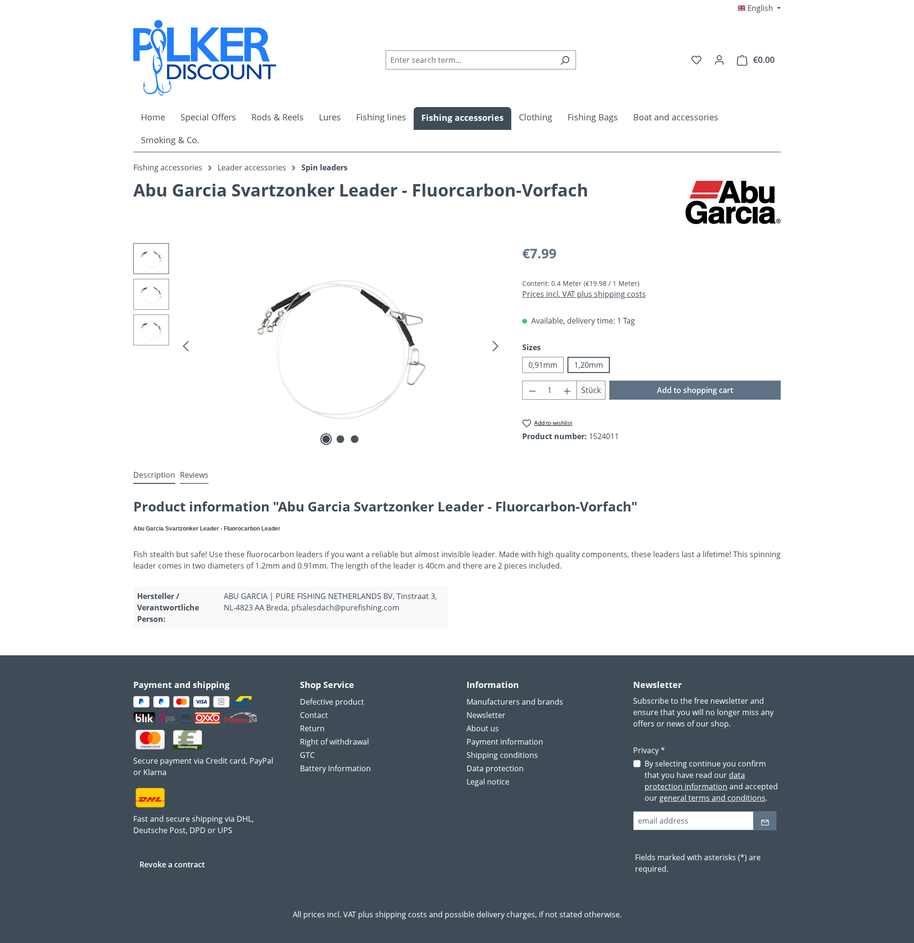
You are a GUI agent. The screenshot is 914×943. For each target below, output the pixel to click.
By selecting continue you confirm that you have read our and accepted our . (711, 780)
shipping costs (401, 914)
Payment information (505, 742)
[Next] (495, 345)
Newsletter (486, 715)
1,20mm (588, 365)
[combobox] (470, 59)
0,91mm (542, 365)
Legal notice (488, 781)
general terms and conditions (712, 798)
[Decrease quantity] (532, 390)
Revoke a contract (172, 864)
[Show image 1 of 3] (326, 439)
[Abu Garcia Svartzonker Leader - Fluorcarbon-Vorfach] (340, 345)
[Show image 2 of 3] (340, 439)
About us (483, 728)
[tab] (154, 475)
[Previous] (186, 345)
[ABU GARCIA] (733, 202)
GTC (307, 755)
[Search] (565, 59)
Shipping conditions (502, 755)
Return (312, 728)
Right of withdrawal (334, 742)
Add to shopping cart (695, 390)
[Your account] (719, 59)
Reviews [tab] (194, 475)
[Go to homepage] (204, 58)
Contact (314, 715)
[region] (318, 345)
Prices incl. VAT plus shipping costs (584, 294)
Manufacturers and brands (515, 702)
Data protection (495, 768)
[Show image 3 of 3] (354, 439)
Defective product (332, 702)
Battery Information (335, 768)
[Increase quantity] (567, 390)
